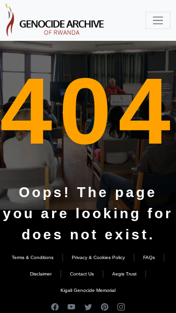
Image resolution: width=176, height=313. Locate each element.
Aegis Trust (124, 273)
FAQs (149, 257)
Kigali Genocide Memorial (88, 290)
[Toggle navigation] (157, 20)
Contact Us (82, 273)
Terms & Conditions (33, 257)
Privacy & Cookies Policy (98, 257)
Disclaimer (41, 273)
